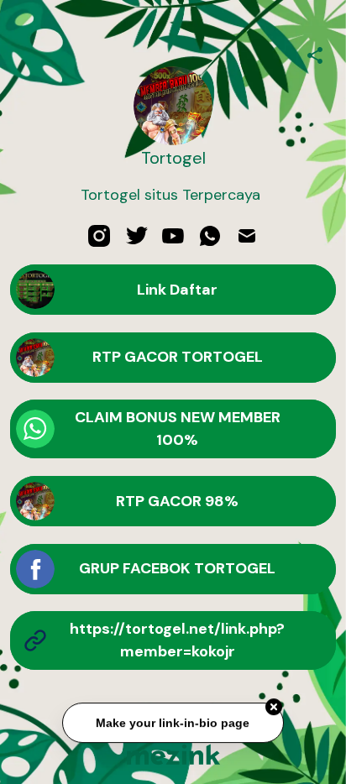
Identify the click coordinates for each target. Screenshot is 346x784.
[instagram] (99, 236)
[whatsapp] (210, 236)
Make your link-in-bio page (172, 723)
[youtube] (173, 236)
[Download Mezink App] (173, 754)
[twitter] (136, 236)
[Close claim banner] (273, 707)
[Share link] (315, 52)
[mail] (247, 236)
